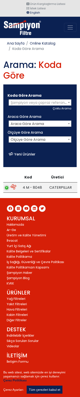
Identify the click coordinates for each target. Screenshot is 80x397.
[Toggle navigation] (70, 27)
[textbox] (40, 103)
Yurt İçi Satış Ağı (19, 246)
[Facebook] (10, 208)
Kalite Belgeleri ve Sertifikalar (29, 251)
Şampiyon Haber (19, 272)
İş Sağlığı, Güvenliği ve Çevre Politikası (35, 262)
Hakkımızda (15, 224)
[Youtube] (26, 208)
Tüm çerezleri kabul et (44, 389)
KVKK (10, 283)
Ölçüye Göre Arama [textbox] (28, 139)
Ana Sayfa (15, 43)
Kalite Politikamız (19, 256)
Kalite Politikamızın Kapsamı (28, 267)
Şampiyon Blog (18, 278)
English (34, 12)
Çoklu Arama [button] (62, 108)
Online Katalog (42, 43)
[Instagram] (18, 208)
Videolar (13, 346)
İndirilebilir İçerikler (20, 335)
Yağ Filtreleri (16, 299)
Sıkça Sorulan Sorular (23, 341)
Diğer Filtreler (17, 320)
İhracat (12, 240)
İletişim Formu (17, 361)
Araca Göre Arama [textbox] (27, 123)
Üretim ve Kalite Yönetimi (26, 235)
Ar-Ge (11, 230)
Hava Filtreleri (17, 309)
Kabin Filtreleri (17, 315)
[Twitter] (42, 208)
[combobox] (40, 102)
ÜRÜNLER (18, 292)
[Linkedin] (34, 208)
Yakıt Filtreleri (17, 304)
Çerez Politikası (15, 380)
